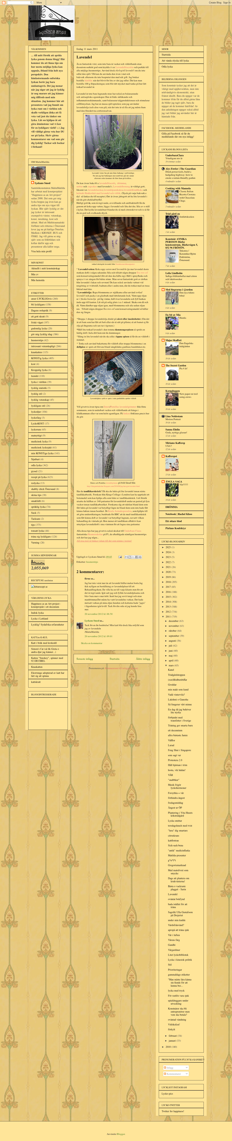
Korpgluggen (172, 391)
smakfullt (36, 501)
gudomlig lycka (39, 328)
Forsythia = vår (176, 793)
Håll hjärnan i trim (177, 765)
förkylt (171, 1029)
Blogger (121, 1134)
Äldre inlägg (143, 659)
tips (33, 524)
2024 (168, 552)
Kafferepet (171, 456)
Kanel (171, 669)
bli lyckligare (38, 304)
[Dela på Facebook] (136, 557)
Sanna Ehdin (172, 429)
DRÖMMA (171, 507)
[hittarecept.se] (39, 586)
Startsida (114, 659)
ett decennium (175, 730)
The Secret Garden (175, 365)
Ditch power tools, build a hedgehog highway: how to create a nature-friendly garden (180, 175)
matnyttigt (36, 435)
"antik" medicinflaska (179, 850)
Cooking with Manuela (178, 188)
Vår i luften (174, 935)
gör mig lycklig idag (41, 334)
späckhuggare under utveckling (178, 1002)
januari (173, 1040)
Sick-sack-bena (175, 845)
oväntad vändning (177, 1019)
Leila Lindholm (174, 273)
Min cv (34, 274)
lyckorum (36, 429)
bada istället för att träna (177, 905)
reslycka (35, 483)
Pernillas (114, 406)
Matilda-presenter (177, 855)
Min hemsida (37, 280)
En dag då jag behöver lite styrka (179, 711)
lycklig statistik (39, 388)
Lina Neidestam (174, 416)
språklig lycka (38, 506)
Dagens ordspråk (39, 310)
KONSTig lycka (39, 358)
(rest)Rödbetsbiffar (177, 679)
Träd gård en (172, 214)
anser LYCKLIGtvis (41, 298)
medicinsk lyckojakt (41, 447)
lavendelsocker (95, 189)
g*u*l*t (172, 860)
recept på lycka (39, 477)
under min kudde (176, 920)
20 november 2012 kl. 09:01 (99, 636)
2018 (168, 582)
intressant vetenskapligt (43, 346)
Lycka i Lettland (39, 618)
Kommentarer (173, 1073)
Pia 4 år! (183, 368)
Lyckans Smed (92, 620)
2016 (168, 592)
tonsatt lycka (37, 530)
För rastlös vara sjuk (178, 995)
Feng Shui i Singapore (179, 750)
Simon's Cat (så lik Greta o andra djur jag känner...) (45, 650)
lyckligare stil (38, 405)
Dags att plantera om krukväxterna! (178, 879)
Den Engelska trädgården (186, 345)
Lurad (171, 745)
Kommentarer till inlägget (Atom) (121, 668)
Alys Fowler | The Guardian (180, 169)
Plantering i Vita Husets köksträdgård (180, 814)
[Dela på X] (133, 557)
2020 (168, 572)
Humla (182, 317)
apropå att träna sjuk (178, 930)
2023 (168, 557)
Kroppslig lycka (39, 370)
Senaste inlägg (84, 659)
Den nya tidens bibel (186, 294)
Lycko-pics (167, 1093)
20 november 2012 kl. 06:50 (99, 614)
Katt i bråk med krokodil (44, 643)
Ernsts (107, 406)
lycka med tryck (176, 990)
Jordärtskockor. (186, 216)
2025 (168, 547)
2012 (168, 611)
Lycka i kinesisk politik (180, 959)
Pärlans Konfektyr (175, 528)
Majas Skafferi (173, 340)
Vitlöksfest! (174, 1024)
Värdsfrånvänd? (176, 925)
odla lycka (36, 465)
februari (173, 1035)
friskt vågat (37, 322)
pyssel (34, 471)
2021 (168, 567)
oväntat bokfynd (176, 899)
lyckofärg (36, 417)
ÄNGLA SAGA (173, 481)
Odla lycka (167, 66)
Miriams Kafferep (175, 443)
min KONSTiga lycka (42, 453)
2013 (168, 606)
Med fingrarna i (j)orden (179, 289)
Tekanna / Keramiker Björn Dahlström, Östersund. (187, 255)
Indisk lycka (37, 612)
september (174, 635)
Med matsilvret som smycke (178, 871)
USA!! (168, 445)
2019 (168, 577)
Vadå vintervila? (176, 694)
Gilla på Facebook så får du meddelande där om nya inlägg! (178, 135)
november (174, 625)
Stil (170, 964)
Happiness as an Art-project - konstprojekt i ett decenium (46, 605)
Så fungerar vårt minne (180, 704)
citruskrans (173, 835)
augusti (173, 640)
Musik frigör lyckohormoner (177, 786)
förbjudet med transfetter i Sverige (179, 719)
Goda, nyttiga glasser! (176, 432)
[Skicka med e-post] (126, 557)
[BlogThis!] (130, 557)
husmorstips (92, 561)
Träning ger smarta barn (180, 725)
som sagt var (174, 755)
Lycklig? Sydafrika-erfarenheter (47, 624)
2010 (168, 1046)
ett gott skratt (38, 316)
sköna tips (36, 495)
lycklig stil (36, 393)
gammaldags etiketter (179, 974)
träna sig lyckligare (41, 536)
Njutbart (35, 459)
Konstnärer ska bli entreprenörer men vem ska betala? (179, 1011)
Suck (33, 512)
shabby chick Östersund (43, 489)
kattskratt (36, 682)
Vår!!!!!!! (183, 484)
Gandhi (171, 944)
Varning (35, 542)
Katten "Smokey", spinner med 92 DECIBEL (47, 659)
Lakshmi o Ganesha (178, 699)
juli (171, 645)
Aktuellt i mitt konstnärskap (45, 268)
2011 (168, 616)
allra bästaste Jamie (178, 735)
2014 (168, 601)
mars (171, 665)
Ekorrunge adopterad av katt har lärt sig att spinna (47, 674)
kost (33, 364)
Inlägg (169, 1067)
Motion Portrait (173, 419)
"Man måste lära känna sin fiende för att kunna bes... (179, 982)
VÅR (170, 775)
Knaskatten (36, 666)
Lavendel (172, 894)
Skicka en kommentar (91, 643)
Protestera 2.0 (175, 760)
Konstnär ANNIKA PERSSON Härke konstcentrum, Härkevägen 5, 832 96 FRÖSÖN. (181, 243)
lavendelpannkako (113, 189)
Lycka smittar (175, 820)
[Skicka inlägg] (119, 556)
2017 (168, 586)
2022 (168, 562)
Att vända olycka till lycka (175, 60)
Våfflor (171, 740)
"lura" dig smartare (178, 830)
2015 (168, 596)
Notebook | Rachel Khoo (178, 514)
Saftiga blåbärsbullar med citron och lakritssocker (181, 277)
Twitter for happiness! (173, 1111)
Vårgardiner (174, 950)
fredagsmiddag (175, 802)
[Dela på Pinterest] (140, 557)
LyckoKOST (37, 423)
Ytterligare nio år (173, 158)
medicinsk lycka (39, 441)
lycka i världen (38, 382)
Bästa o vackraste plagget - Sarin (177, 887)
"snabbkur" (173, 780)
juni (171, 650)
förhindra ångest (176, 797)
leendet (34, 376)
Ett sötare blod (173, 521)
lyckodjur (36, 411)
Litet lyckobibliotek (178, 954)
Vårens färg (174, 940)
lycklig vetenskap (40, 399)
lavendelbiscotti (107, 183)
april (171, 660)
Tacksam (35, 518)
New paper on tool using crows (188, 395)
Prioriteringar (175, 969)
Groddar (172, 684)
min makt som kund (178, 689)
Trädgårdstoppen (176, 674)
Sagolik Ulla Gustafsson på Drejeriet (180, 913)
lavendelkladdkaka (133, 189)
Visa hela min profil (41, 251)
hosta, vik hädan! (177, 770)
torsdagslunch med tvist (180, 825)
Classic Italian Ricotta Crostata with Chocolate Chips (187, 196)
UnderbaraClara (174, 155)
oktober (173, 630)
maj (171, 655)
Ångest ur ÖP (175, 807)
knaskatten (36, 352)
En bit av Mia (173, 315)
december (174, 621)
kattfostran (173, 840)
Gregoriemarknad (177, 865)
